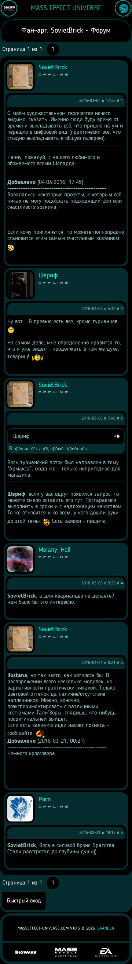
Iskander (105, 928)
